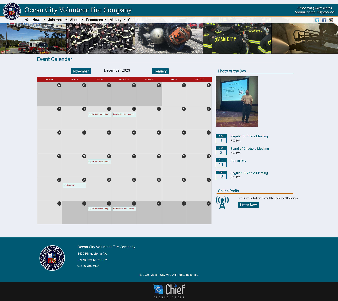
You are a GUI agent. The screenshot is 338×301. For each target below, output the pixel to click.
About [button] (75, 20)
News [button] (37, 20)
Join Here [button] (56, 20)
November (81, 71)
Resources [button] (95, 20)
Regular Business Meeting (98, 114)
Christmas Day (69, 185)
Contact (134, 20)
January (160, 71)
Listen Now (248, 205)
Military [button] (116, 20)
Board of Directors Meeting (123, 114)
